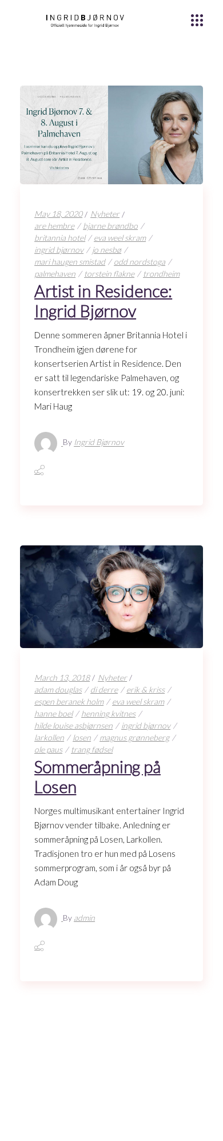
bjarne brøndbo (110, 225)
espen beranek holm (68, 701)
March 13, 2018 (62, 677)
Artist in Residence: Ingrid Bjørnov (103, 301)
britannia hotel (59, 237)
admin (84, 917)
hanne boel (53, 713)
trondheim (161, 273)
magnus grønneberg (134, 737)
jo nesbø (106, 249)
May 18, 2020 (58, 214)
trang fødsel (92, 749)
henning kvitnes (108, 713)
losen (82, 737)
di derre (104, 689)
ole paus (48, 749)
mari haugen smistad (69, 261)
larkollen (49, 737)
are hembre (54, 225)
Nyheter (105, 214)
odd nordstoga (139, 261)
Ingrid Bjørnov (99, 442)
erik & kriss (145, 689)
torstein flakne (109, 273)
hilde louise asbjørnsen (73, 725)
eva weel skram (120, 237)
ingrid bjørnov (58, 249)
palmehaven (54, 273)
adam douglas (58, 689)
